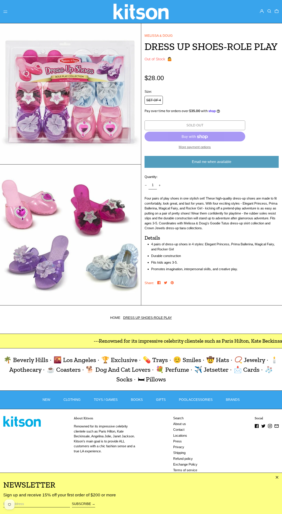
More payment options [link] (195, 147)
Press (177, 441)
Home (115, 318)
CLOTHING (72, 399)
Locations (180, 435)
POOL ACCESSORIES (196, 399)
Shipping (179, 453)
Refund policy (183, 458)
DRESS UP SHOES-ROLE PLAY (147, 318)
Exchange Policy (185, 464)
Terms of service (185, 470)
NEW (46, 399)
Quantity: (151, 177)
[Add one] (160, 185)
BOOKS (137, 399)
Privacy (178, 447)
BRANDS (233, 399)
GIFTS (161, 399)
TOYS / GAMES (106, 399)
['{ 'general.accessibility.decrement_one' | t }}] (145, 185)
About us (179, 424)
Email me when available (211, 162)
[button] (269, 11)
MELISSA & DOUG (159, 35)
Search (178, 418)
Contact (178, 429)
